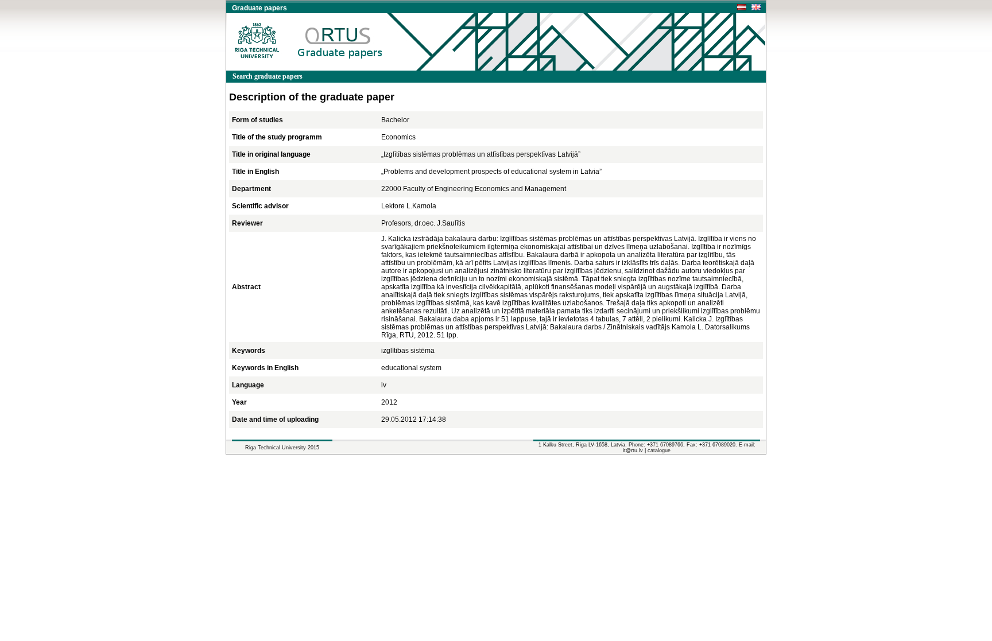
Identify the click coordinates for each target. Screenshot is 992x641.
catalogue (659, 450)
